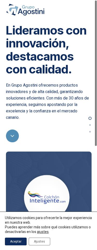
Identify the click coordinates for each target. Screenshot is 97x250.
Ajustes (39, 241)
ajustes (43, 232)
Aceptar (15, 241)
